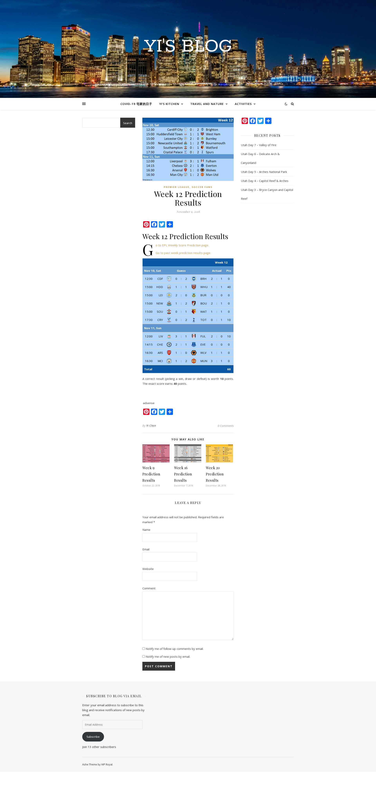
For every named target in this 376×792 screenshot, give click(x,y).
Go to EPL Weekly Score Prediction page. (182, 245)
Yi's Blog (188, 46)
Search (127, 123)
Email (145, 549)
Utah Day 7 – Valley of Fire (258, 145)
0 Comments (226, 426)
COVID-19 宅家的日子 (136, 104)
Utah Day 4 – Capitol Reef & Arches (264, 181)
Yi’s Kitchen (169, 104)
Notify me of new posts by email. (168, 656)
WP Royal (106, 764)
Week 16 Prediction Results (183, 474)
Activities (243, 104)
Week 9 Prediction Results (151, 474)
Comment (148, 588)
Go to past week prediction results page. (183, 253)
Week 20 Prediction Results (215, 474)
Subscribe (93, 737)
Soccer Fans (202, 187)
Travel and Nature (207, 104)
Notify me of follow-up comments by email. (174, 649)
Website (148, 569)
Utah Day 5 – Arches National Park (264, 172)
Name (146, 530)
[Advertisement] (108, 214)
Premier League (176, 187)
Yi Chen (151, 425)
